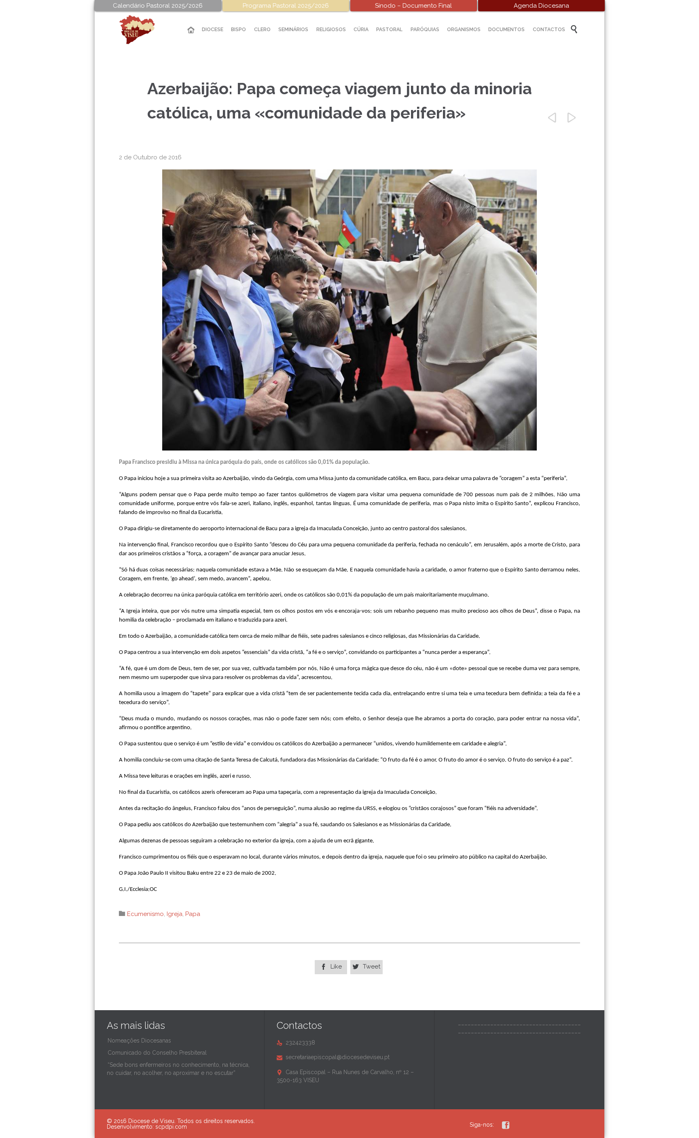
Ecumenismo (145, 914)
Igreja (174, 914)
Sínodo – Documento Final (413, 5)
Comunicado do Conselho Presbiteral (157, 1052)
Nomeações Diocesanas (139, 1040)
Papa (192, 914)
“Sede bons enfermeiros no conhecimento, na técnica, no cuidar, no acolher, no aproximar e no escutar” (178, 1069)
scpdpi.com (171, 1126)
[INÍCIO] (191, 30)
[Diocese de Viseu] (143, 29)
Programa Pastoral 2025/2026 (286, 5)
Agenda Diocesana (541, 5)
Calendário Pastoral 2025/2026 (158, 5)
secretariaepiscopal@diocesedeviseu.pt (333, 1057)
